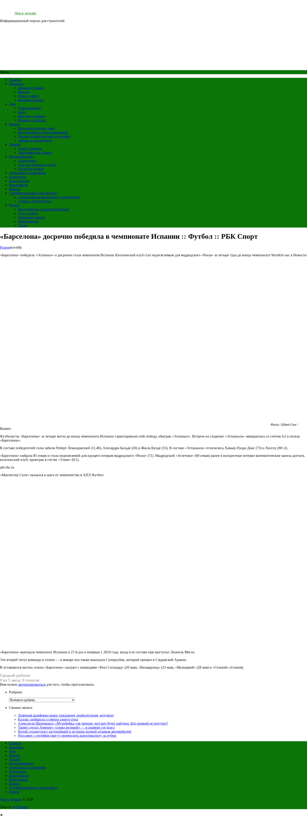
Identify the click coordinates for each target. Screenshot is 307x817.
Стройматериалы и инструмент (33, 193)
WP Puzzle (20, 807)
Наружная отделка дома (36, 128)
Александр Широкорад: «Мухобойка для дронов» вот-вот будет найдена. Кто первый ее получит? (93, 723)
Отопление (17, 177)
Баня (21, 112)
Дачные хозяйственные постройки (44, 136)
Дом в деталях (25, 13)
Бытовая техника (31, 100)
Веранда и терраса (32, 120)
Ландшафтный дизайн (35, 152)
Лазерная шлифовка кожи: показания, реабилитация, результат (66, 715)
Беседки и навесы (31, 116)
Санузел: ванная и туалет (37, 165)
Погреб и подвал (31, 169)
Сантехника (27, 161)
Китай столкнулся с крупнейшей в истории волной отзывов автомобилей (74, 731)
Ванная (23, 92)
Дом (12, 104)
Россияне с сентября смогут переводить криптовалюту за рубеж (67, 735)
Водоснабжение (21, 156)
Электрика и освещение (27, 173)
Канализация (19, 181)
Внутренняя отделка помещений (43, 132)
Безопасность (28, 221)
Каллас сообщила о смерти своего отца (48, 719)
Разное (14, 205)
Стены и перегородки (34, 201)
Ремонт (14, 124)
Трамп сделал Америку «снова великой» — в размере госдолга (66, 727)
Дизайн (14, 144)
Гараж (22, 225)
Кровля (14, 189)
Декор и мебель (30, 148)
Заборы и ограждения (34, 140)
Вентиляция (18, 185)
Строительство (29, 108)
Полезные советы (31, 217)
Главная (15, 80)
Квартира (16, 84)
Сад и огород (28, 213)
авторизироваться (31, 684)
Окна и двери (28, 96)
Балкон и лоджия (31, 88)
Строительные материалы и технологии (49, 197)
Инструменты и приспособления (43, 209)
